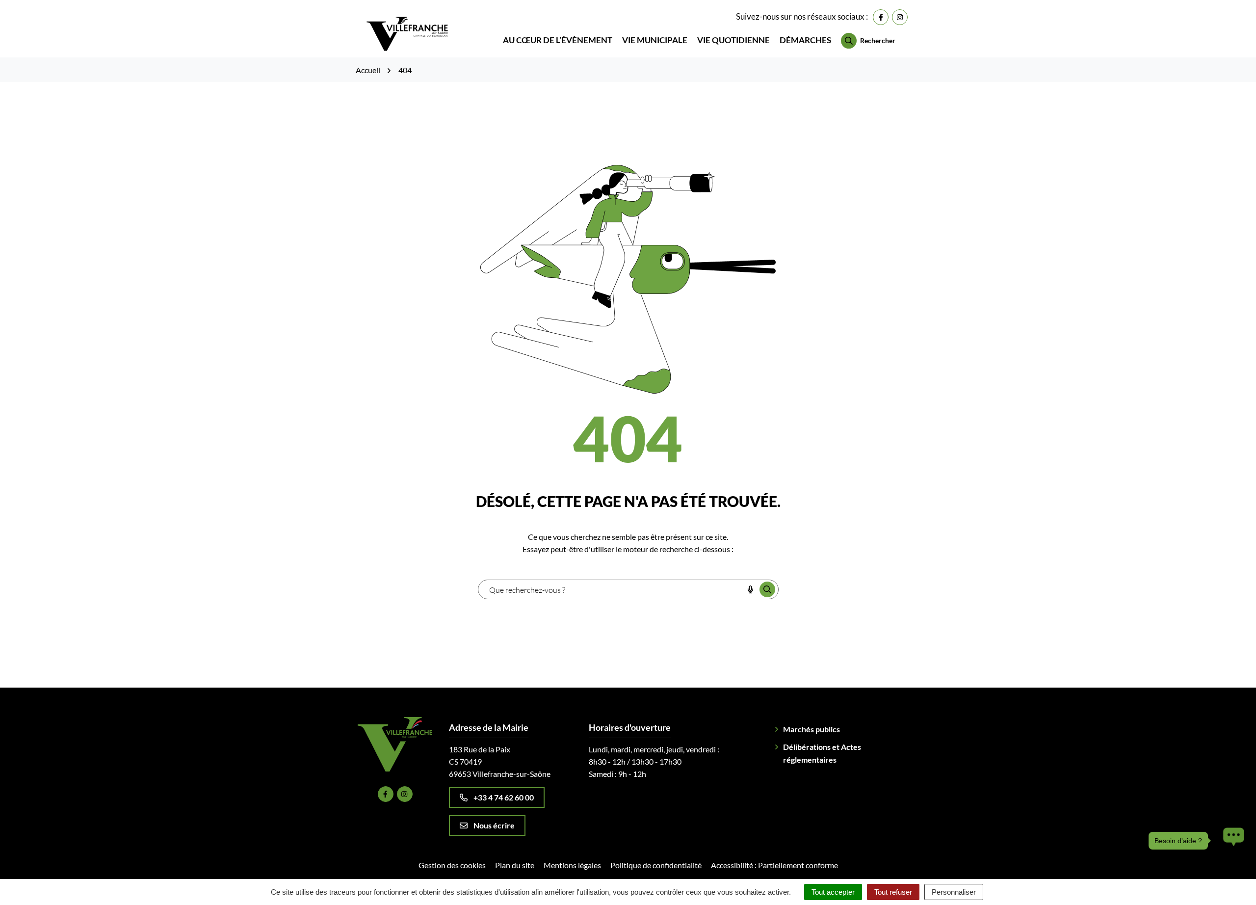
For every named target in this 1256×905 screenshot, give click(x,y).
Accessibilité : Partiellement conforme (774, 865)
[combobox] (610, 589)
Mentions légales (572, 865)
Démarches (805, 40)
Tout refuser (893, 892)
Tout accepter (833, 892)
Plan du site (514, 865)
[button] (1231, 841)
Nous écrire (494, 825)
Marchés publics (811, 729)
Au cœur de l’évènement (557, 40)
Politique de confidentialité (656, 865)
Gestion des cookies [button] (452, 865)
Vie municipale (654, 40)
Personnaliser (954, 892)
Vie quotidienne (733, 40)
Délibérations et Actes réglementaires (822, 753)
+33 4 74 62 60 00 (503, 797)
